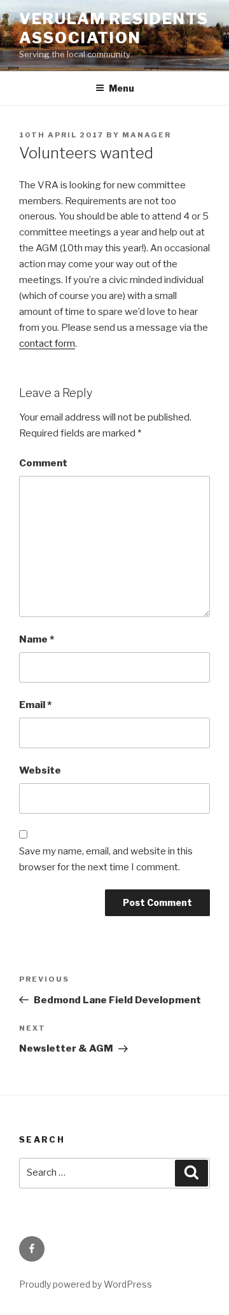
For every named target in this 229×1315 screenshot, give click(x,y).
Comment (43, 463)
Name (36, 639)
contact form (47, 343)
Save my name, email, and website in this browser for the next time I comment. (106, 859)
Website (40, 770)
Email (35, 705)
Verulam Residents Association (114, 28)
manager (146, 134)
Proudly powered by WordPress (85, 1284)
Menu (121, 88)
